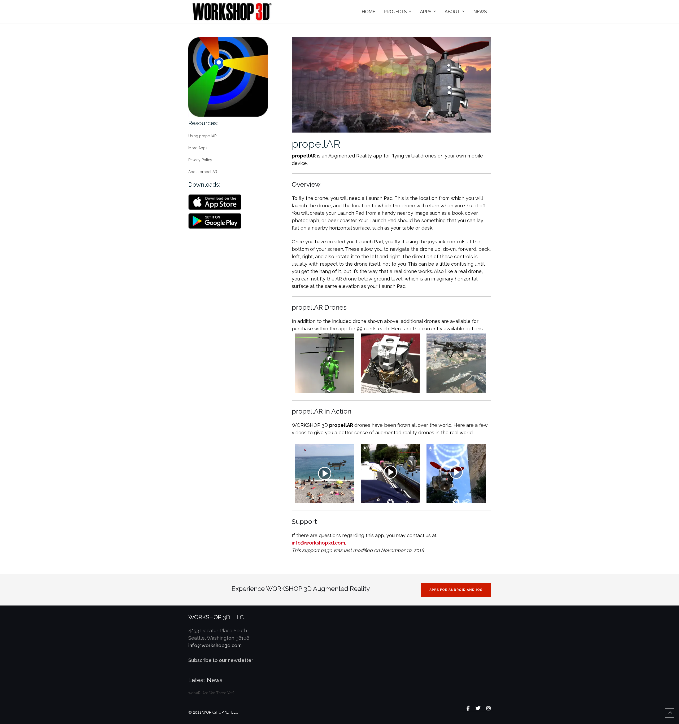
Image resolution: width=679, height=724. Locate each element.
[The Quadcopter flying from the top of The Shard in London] (456, 362)
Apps (425, 11)
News (480, 11)
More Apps (197, 148)
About (452, 11)
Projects (395, 11)
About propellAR (202, 172)
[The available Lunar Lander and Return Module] (390, 362)
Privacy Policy (200, 160)
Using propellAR (202, 136)
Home (368, 11)
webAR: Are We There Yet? (211, 693)
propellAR (316, 144)
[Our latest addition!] (325, 362)
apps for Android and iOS (455, 590)
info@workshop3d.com (215, 645)
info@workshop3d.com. (319, 543)
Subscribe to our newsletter (220, 660)
